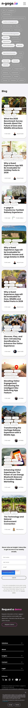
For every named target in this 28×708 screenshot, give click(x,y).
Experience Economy (9, 53)
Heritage (5, 37)
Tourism (13, 80)
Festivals (15, 61)
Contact (4, 662)
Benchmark (17, 57)
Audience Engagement (10, 22)
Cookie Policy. (5, 701)
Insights (4, 656)
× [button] (25, 692)
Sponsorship (7, 76)
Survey (5, 80)
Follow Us (4, 676)
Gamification (16, 65)
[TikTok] (20, 680)
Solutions (5, 643)
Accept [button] (10, 704)
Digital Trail (6, 49)
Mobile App (15, 37)
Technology (6, 14)
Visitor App (17, 30)
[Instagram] (10, 680)
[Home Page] (10, 3)
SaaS (20, 53)
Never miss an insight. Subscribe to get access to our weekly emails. (14, 549)
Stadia (16, 76)
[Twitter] (3, 680)
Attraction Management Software (13, 18)
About (4, 649)
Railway (5, 72)
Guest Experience (8, 45)
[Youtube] (17, 680)
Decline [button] (17, 704)
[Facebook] (14, 680)
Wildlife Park (7, 57)
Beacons (19, 45)
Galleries (5, 65)
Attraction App (7, 26)
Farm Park (6, 61)
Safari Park (14, 72)
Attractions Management (11, 34)
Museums (16, 41)
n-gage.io (11, 10)
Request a (12, 609)
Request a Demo (9, 624)
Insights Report (19, 69)
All (4, 10)
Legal (3, 668)
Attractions (6, 30)
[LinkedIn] (7, 680)
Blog (4, 91)
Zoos (17, 26)
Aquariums (6, 41)
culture (21, 80)
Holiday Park (7, 69)
